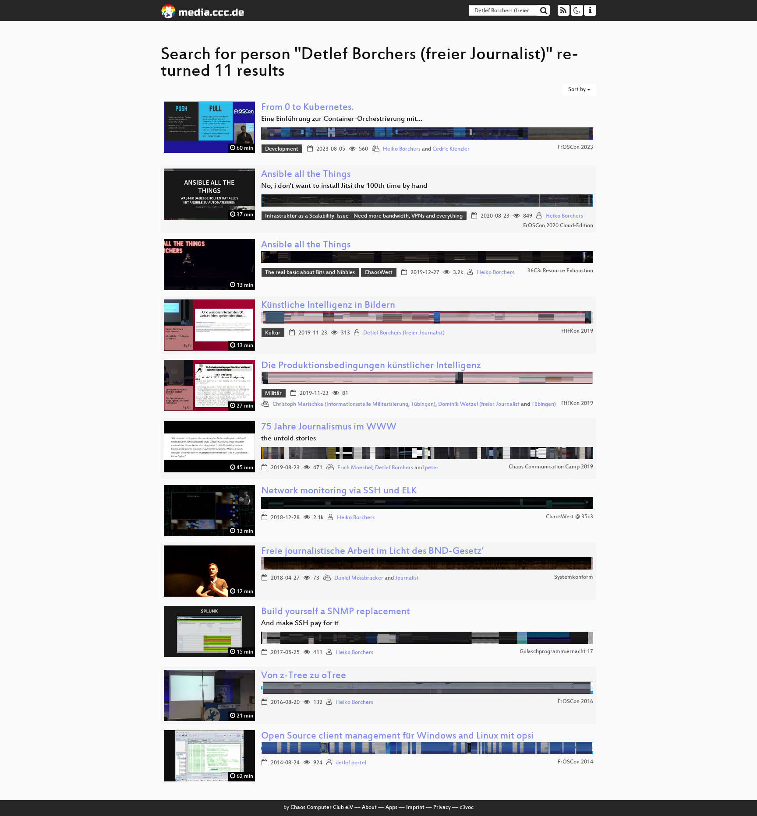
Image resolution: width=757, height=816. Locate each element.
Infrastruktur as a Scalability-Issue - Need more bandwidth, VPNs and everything (364, 216)
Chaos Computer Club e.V (321, 808)
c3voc (467, 808)
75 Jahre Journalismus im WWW (328, 427)
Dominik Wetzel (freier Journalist (479, 404)
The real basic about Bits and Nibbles (310, 273)
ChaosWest (378, 273)
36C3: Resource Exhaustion (560, 271)
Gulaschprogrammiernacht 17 (556, 652)
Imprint (415, 808)
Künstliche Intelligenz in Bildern (328, 305)
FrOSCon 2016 (575, 702)
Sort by (577, 90)
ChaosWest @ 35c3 (569, 517)
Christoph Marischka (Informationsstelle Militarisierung (340, 404)
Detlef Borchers (394, 468)
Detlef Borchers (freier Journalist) (404, 333)
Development (281, 149)
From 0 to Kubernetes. (307, 107)
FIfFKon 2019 (577, 331)
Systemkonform (573, 577)
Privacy (442, 808)
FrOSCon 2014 (575, 762)
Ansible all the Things (305, 174)
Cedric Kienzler (451, 149)
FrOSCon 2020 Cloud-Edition (558, 226)
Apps (391, 808)
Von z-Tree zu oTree (303, 676)
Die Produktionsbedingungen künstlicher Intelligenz (371, 366)
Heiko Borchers (402, 149)
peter (432, 468)
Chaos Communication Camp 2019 (551, 467)
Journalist (407, 578)
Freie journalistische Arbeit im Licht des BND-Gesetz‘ (372, 551)
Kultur (272, 333)
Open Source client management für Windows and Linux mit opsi (397, 736)
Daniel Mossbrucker (358, 578)
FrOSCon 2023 (575, 147)
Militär (273, 393)
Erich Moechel (354, 468)
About (369, 808)
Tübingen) (423, 404)
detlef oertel (351, 763)
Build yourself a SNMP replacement (335, 612)
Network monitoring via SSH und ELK (339, 491)
